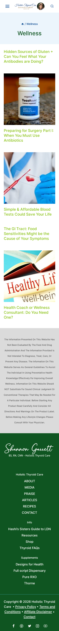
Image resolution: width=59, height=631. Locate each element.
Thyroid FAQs (30, 548)
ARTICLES (29, 500)
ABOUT (29, 481)
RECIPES (29, 506)
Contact (29, 617)
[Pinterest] (21, 625)
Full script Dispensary (30, 571)
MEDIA (29, 487)
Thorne (29, 583)
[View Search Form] (52, 6)
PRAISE (29, 494)
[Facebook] (13, 625)
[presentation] (29, 99)
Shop (29, 542)
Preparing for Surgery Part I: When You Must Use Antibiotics (29, 135)
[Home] (22, 24)
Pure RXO (29, 577)
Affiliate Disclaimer (38, 612)
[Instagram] (37, 625)
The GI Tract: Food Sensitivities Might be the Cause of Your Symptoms (26, 233)
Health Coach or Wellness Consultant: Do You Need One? (27, 312)
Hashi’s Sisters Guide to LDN (29, 529)
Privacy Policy (25, 607)
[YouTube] (45, 625)
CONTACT (29, 513)
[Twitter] (29, 625)
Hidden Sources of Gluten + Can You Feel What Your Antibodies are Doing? (28, 56)
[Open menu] (7, 6)
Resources (30, 535)
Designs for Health (29, 564)
